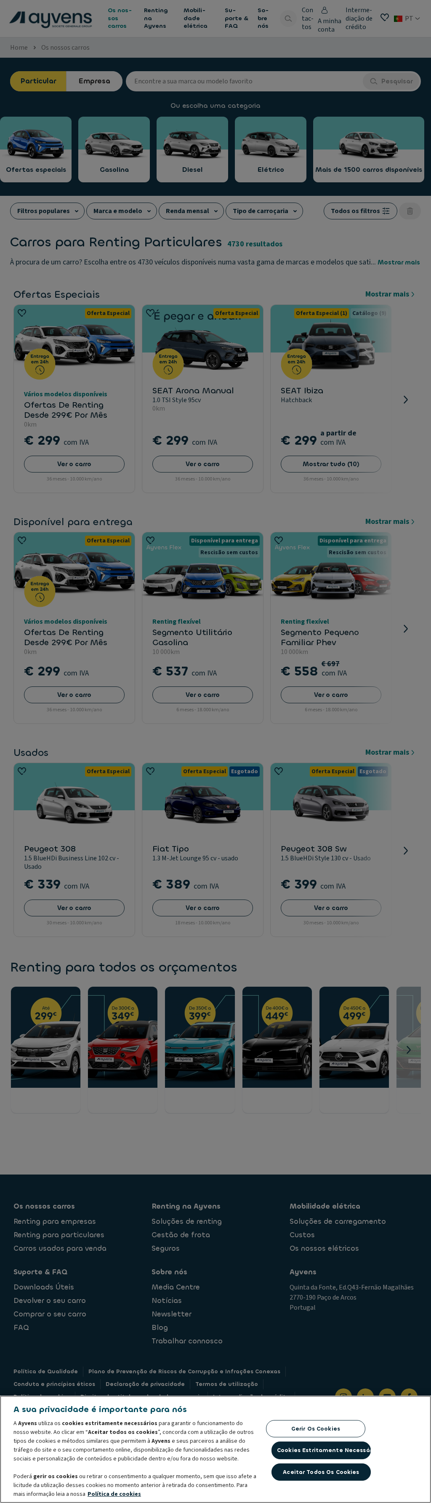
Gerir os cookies (315, 1428)
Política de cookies (114, 1494)
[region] (215, 1449)
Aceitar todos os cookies (321, 1472)
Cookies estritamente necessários (324, 1450)
